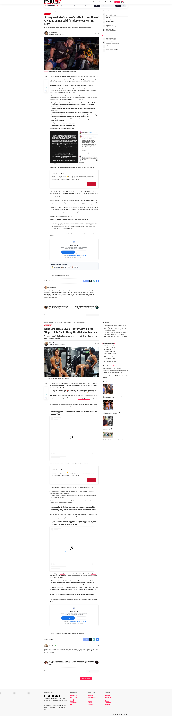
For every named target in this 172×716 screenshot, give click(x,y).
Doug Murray (53, 342)
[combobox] (107, 6)
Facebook (70, 255)
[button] (117, 2)
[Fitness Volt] (52, 2)
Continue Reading (86, 678)
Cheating (56, 275)
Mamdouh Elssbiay (112, 353)
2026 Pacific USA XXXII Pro (115, 334)
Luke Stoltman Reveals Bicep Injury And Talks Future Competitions (71, 219)
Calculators (77, 6)
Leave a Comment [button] (93, 314)
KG (123, 5)
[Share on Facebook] (46, 81)
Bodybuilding (48, 325)
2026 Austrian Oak (113, 327)
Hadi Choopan (111, 351)
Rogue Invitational (61, 76)
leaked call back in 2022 (62, 209)
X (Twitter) (79, 255)
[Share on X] (46, 84)
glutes (83, 633)
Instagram (70, 78)
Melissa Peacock (91, 97)
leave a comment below (80, 233)
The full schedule (107, 339)
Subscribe (91, 184)
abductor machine (58, 633)
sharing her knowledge (84, 399)
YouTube (84, 255)
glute (75, 633)
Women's (84, 6)
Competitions (69, 6)
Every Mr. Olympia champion (110, 361)
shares (68, 524)
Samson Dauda (111, 347)
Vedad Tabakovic (53, 32)
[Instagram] (98, 645)
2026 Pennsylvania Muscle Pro (116, 336)
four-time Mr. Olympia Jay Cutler (84, 404)
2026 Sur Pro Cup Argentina (115, 325)
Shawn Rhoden (111, 358)
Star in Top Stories (81, 252)
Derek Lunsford (111, 346)
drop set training (56, 587)
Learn (89, 6)
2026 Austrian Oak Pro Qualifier (116, 332)
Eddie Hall (73, 193)
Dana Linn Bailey (60, 383)
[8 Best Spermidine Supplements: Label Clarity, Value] (108, 434)
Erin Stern (62, 574)
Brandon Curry (111, 357)
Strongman (47, 13)
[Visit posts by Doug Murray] (46, 645)
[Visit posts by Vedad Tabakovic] (46, 287)
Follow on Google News (68, 252)
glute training (79, 633)
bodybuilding (64, 633)
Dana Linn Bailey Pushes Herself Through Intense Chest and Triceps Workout (74, 594)
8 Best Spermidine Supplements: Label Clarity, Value (113, 439)
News (46, 688)
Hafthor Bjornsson (65, 193)
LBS (118, 5)
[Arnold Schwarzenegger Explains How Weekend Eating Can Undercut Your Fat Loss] (108, 420)
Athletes (62, 6)
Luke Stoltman (87, 80)
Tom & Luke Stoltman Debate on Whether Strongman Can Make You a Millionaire (74, 167)
